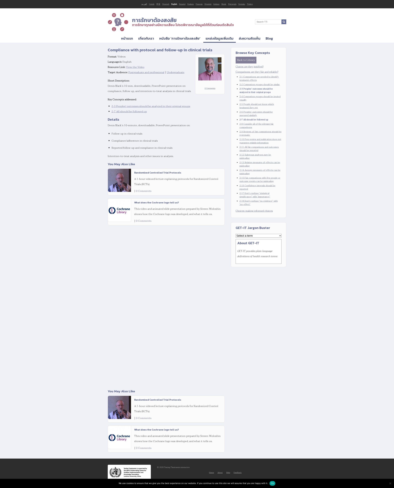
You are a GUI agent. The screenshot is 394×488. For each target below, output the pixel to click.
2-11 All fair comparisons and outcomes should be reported (259, 148)
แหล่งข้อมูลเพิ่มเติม (219, 38)
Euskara (190, 4)
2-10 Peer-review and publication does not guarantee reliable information (260, 141)
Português (232, 4)
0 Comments (210, 88)
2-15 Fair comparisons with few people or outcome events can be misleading (259, 179)
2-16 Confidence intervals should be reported (257, 187)
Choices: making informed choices (254, 211)
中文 (158, 4)
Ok (272, 483)
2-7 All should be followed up (129, 111)
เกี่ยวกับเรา (146, 38)
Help (228, 472)
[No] (390, 483)
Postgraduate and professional (146, 72)
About (220, 472)
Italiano (216, 4)
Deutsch (165, 4)
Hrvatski (208, 4)
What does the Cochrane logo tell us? (156, 202)
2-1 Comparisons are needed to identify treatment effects (259, 78)
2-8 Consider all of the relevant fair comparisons (256, 125)
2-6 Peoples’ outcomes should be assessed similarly (256, 113)
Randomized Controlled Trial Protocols (157, 172)
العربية (144, 4)
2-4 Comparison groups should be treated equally (260, 98)
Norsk (223, 4)
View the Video (135, 67)
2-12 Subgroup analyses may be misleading (255, 156)
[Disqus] (166, 265)
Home (211, 472)
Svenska (241, 4)
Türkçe (250, 4)
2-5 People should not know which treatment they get (256, 105)
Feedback (238, 472)
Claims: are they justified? (249, 67)
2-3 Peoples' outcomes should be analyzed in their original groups (151, 106)
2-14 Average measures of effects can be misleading (259, 171)
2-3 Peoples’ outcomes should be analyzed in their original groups (256, 90)
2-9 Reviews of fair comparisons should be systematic (260, 133)
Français (199, 4)
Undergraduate (175, 72)
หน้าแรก (127, 38)
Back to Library (246, 60)
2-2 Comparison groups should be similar (259, 84)
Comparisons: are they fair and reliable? (257, 72)
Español (182, 4)
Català (151, 4)
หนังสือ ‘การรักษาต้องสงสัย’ (179, 38)
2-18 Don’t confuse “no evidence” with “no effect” (258, 202)
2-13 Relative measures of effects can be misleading (259, 164)
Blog (269, 38)
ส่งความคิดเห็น (249, 38)
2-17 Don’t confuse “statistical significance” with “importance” (254, 195)
